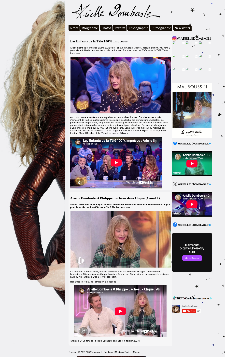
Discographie (138, 28)
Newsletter (182, 28)
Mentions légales (123, 352)
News (74, 28)
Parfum (120, 28)
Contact (137, 352)
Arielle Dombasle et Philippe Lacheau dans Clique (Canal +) (115, 198)
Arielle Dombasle (114, 11)
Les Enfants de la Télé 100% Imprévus (99, 41)
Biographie (90, 28)
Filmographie (161, 28)
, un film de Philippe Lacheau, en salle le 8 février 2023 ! (105, 340)
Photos (106, 28)
